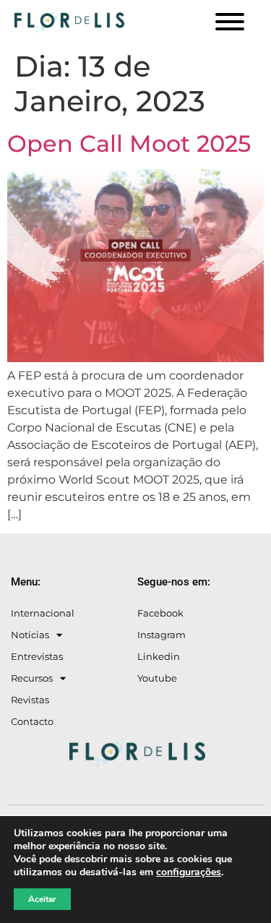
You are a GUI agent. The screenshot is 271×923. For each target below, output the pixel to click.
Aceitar (42, 899)
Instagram (161, 634)
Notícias (30, 634)
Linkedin (158, 656)
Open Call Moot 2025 (129, 143)
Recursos (32, 678)
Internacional (42, 613)
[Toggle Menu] (229, 21)
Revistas (30, 699)
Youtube (157, 678)
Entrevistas (37, 656)
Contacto (32, 721)
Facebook (160, 613)
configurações (188, 872)
